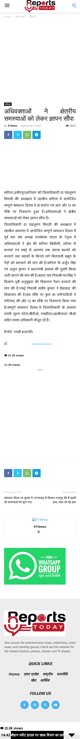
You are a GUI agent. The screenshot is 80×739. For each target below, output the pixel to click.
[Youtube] (55, 705)
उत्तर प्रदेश (20, 16)
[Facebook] (8, 135)
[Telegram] (36, 135)
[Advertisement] (40, 60)
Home (7, 16)
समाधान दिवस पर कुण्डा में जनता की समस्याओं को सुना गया (22, 500)
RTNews (12, 125)
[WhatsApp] (27, 135)
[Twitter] (18, 135)
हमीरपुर (32, 16)
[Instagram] (35, 705)
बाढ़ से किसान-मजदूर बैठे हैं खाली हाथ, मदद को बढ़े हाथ (58, 500)
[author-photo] (40, 520)
